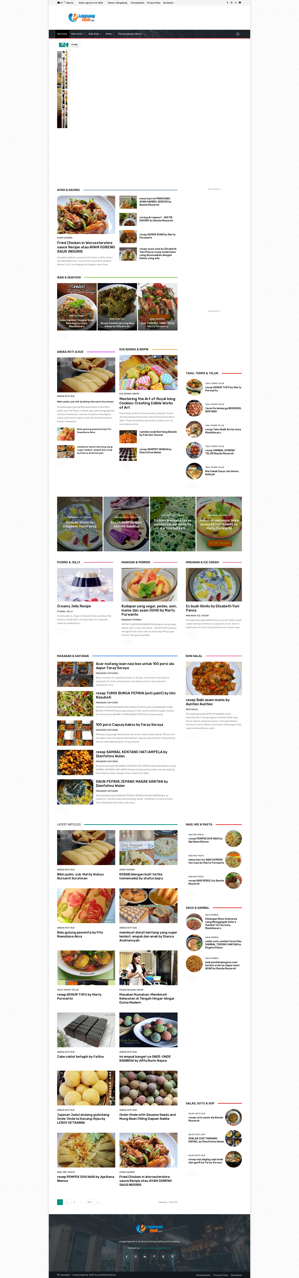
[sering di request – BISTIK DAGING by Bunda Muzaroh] (128, 219)
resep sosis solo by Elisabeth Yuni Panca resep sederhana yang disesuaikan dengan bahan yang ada (157, 253)
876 (89, 1202)
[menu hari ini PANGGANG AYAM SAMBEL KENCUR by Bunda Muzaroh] (128, 202)
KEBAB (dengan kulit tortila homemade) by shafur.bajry (141, 876)
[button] (238, 34)
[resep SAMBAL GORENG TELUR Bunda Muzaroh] (194, 450)
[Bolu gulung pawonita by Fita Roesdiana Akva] (66, 70)
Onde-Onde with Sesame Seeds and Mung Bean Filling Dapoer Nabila (147, 1117)
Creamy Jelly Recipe (74, 606)
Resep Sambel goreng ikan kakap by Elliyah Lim (117, 325)
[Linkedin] (145, 1256)
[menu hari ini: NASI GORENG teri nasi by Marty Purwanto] (233, 859)
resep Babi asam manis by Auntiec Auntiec (208, 702)
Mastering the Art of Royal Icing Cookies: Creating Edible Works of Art (147, 403)
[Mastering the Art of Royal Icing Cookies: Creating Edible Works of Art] (148, 372)
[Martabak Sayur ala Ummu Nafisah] (194, 471)
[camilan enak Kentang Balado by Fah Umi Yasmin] (128, 436)
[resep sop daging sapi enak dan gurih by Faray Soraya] (233, 1159)
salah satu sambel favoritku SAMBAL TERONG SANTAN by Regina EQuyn (223, 944)
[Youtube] (240, 3)
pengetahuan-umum (131, 990)
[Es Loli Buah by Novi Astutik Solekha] (126, 524)
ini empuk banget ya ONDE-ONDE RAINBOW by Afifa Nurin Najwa (145, 1059)
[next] (79, 45)
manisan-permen (131, 620)
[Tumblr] (163, 1256)
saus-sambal (212, 915)
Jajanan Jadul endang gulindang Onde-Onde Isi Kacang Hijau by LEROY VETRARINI (83, 1119)
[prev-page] (59, 336)
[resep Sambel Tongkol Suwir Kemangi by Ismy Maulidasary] (77, 306)
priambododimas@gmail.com (156, 1248)
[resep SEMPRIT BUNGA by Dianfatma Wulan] (128, 454)
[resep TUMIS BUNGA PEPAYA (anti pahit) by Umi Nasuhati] (75, 703)
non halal (192, 709)
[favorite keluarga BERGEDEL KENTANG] (194, 408)
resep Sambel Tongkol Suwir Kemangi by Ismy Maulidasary (77, 323)
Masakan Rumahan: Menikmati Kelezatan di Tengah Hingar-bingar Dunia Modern (146, 998)
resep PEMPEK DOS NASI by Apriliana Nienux (85, 1179)
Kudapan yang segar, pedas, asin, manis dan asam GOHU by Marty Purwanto (149, 610)
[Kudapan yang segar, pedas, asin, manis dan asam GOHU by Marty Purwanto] (149, 584)
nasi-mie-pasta (66, 1172)
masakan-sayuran (107, 673)
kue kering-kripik (129, 394)
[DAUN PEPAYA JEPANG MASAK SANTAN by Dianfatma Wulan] (75, 792)
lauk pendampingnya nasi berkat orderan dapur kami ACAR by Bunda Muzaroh (222, 965)
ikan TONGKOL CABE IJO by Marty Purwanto (158, 325)
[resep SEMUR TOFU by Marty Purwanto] (66, 109)
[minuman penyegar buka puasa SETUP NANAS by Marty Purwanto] (219, 524)
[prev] (73, 45)
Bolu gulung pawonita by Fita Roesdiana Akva (80, 934)
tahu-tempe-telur (214, 383)
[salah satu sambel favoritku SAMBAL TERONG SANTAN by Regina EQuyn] (194, 942)
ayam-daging (65, 238)
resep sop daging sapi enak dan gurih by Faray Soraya (205, 1161)
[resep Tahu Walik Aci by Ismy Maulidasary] (194, 429)
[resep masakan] (82, 17)
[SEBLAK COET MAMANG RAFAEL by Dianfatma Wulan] (233, 1138)
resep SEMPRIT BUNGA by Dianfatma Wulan (155, 451)
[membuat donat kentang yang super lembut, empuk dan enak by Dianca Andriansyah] (63, 109)
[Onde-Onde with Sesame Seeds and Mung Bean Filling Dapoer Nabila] (148, 1088)
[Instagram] (231, 3)
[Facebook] (227, 3)
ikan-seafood (76, 316)
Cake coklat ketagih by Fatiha (80, 1057)
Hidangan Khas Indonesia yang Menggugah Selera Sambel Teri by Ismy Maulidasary (221, 923)
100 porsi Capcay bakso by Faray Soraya (129, 725)
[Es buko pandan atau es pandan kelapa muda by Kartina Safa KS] (173, 524)
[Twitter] (172, 1256)
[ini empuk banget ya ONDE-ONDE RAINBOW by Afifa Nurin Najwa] (148, 1030)
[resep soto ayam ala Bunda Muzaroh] (233, 1117)
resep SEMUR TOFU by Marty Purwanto (79, 996)
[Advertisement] (178, 17)
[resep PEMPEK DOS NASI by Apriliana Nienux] (86, 1150)
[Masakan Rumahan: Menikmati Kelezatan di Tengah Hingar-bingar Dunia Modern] (148, 967)
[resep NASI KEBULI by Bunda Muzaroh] (233, 880)
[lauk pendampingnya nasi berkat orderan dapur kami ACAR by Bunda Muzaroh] (194, 963)
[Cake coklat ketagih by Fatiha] (86, 1030)
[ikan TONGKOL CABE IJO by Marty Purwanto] (158, 306)
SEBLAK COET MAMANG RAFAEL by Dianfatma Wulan (206, 1140)
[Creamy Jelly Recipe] (85, 584)
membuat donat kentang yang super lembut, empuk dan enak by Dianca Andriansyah (94, 449)
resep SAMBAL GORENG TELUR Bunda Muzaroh (220, 452)
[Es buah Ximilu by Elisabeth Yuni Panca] (80, 524)
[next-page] (65, 336)
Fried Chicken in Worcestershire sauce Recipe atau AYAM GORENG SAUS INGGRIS (86, 247)
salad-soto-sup (196, 1114)
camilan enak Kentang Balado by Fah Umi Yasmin (158, 433)
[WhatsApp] (236, 3)
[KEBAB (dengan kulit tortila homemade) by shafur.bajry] (63, 70)
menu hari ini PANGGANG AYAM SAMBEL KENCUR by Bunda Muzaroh (155, 201)
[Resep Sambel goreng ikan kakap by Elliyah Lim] (117, 306)
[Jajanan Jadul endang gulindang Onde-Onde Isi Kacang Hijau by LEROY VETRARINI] (86, 1088)
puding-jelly (65, 611)
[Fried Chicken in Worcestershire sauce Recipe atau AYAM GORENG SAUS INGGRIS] (86, 215)
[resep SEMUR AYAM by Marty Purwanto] (128, 236)
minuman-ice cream (80, 517)
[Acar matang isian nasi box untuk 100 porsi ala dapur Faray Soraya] (75, 674)
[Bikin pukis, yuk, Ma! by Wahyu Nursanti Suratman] (59, 89)
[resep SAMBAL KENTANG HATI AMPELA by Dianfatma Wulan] (75, 762)
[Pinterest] (154, 1256)
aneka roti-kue (66, 396)
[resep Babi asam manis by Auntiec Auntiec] (214, 678)
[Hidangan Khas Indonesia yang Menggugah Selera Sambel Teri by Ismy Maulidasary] (194, 921)
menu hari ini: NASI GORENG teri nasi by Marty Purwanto (206, 861)
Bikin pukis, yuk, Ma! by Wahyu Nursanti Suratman (85, 401)
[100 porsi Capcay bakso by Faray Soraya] (75, 733)
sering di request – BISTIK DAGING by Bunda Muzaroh (156, 219)
